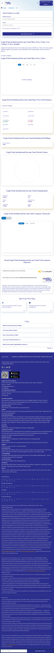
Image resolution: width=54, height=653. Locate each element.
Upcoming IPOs (5, 400)
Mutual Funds (13, 400)
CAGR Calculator (17, 418)
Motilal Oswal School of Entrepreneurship (30, 439)
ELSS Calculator (42, 420)
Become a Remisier (43, 442)
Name (4, 22)
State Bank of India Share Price (32, 431)
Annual (3, 218)
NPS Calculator (30, 422)
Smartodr (29, 470)
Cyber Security (5, 472)
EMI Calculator (37, 418)
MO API (21, 428)
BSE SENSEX (9, 411)
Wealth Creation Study (24, 466)
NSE (5, 464)
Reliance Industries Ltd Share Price (17, 435)
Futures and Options (24, 407)
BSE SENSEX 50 (11, 413)
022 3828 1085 (5, 388)
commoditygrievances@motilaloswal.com (36, 570)
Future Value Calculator (13, 420)
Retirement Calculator (45, 417)
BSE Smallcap (22, 411)
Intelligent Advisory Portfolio (35, 400)
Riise (24, 428)
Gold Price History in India (27, 455)
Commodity (14, 451)
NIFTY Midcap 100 (44, 411)
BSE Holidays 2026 (15, 455)
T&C (19, 28)
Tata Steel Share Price (18, 431)
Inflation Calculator (21, 422)
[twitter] (5, 368)
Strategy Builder (30, 428)
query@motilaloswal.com (8, 386)
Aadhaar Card (13, 461)
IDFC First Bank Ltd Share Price (9, 433)
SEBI (7, 464)
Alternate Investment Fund (8, 402)
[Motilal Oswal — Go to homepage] (6, 3)
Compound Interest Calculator (32, 417)
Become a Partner (6, 442)
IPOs (35, 450)
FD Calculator (12, 417)
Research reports (6, 439)
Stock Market (12, 450)
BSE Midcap (29, 411)
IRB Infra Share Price (22, 433)
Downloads (23, 470)
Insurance (19, 404)
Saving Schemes (21, 461)
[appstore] (14, 373)
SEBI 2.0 (34, 470)
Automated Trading (39, 451)
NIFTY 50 (4, 411)
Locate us (14, 446)
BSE (2, 464)
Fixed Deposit (35, 402)
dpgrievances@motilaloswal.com (28, 551)
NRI (9, 451)
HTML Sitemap (13, 472)
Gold (6, 451)
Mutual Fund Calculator (27, 418)
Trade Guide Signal (13, 428)
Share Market (5, 407)
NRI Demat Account (22, 400)
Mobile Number (7, 16)
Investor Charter (6, 470)
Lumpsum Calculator (7, 418)
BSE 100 (5, 413)
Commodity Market (14, 407)
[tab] (19, 65)
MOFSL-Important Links (19, 464)
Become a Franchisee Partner (18, 442)
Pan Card (6, 461)
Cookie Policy (44, 464)
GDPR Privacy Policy (15, 470)
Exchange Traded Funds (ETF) (9, 404)
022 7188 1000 (5, 395)
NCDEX (11, 464)
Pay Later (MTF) (43, 402)
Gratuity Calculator (24, 420)
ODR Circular (40, 470)
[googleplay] (14, 376)
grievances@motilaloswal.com (9, 551)
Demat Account (20, 450)
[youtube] (7, 368)
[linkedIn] (9, 368)
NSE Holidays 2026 (6, 455)
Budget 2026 (5, 450)
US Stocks (44, 400)
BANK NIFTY (15, 411)
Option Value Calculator (41, 422)
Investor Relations (29, 464)
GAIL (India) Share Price (46, 431)
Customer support (21, 446)
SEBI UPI (45, 4)
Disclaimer (37, 464)
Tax (2, 461)
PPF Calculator (33, 420)
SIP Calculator (5, 417)
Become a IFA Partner (32, 442)
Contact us (4, 446)
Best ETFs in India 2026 (16, 457)
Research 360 (5, 428)
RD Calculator (20, 417)
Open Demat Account (45, 1)
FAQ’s (9, 446)
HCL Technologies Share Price (35, 433)
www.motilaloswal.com (10, 644)
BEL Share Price (30, 435)
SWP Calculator (45, 418)
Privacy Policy (47, 470)
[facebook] (2, 368)
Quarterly (9, 218)
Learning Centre (15, 439)
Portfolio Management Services (23, 402)
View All (49, 348)
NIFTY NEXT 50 (35, 411)
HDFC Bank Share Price (7, 431)
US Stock (47, 450)
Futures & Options (29, 450)
